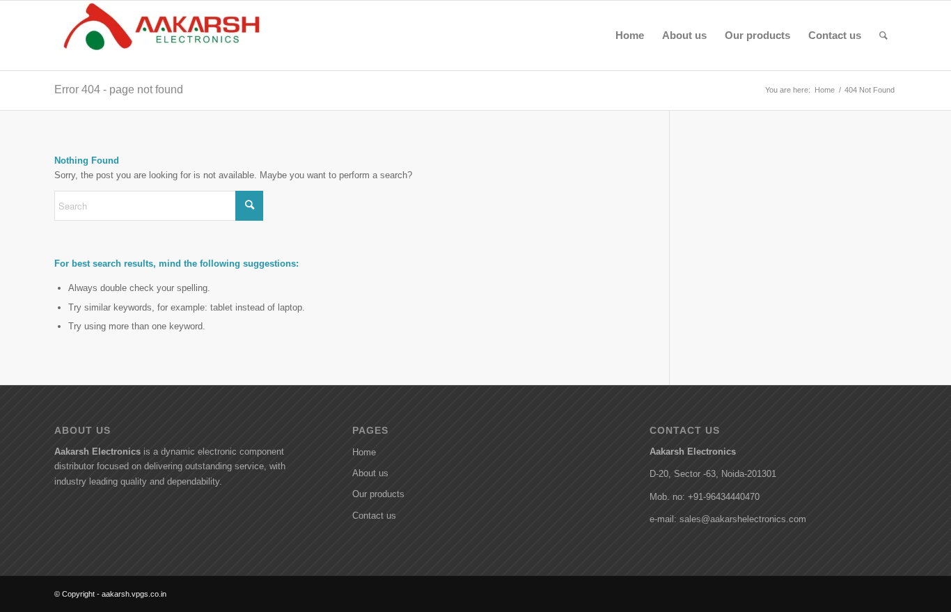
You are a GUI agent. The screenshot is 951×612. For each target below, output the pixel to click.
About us (370, 473)
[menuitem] (629, 35)
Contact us (374, 515)
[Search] (883, 35)
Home (364, 452)
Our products (378, 494)
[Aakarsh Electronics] (158, 35)
